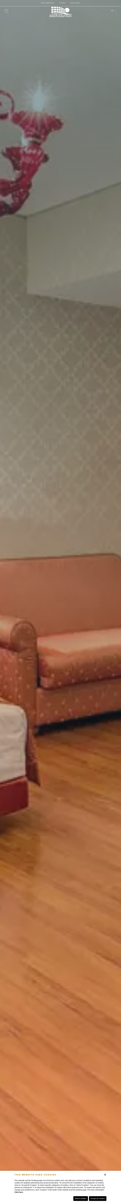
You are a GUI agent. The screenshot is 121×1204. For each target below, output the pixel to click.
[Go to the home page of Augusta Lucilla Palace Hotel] (60, 11)
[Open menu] (6, 10)
